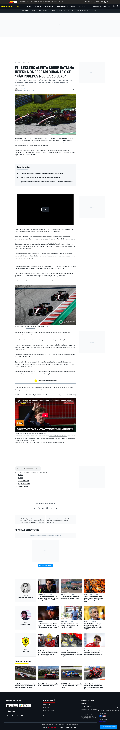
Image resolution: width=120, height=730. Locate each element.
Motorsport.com (32, 433)
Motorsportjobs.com (48, 710)
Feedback (83, 703)
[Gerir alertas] (56, 508)
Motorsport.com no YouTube (39, 10)
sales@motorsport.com (87, 712)
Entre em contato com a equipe (89, 709)
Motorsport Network (53, 727)
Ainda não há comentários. (45, 535)
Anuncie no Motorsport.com (88, 706)
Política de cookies (59, 724)
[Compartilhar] (65, 89)
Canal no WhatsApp (82, 10)
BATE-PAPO (99, 2)
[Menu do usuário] (117, 6)
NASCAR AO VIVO (95, 10)
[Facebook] (34, 508)
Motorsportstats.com (49, 716)
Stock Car (38, 6)
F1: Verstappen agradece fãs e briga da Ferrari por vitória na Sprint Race (41, 173)
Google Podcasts (24, 484)
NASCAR (72, 6)
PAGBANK (41, 2)
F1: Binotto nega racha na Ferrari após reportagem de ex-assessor (39, 177)
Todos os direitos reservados (68, 727)
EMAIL (109, 2)
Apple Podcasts (23, 481)
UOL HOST (34, 2)
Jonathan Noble (23, 88)
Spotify (20, 475)
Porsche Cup (49, 6)
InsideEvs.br (46, 704)
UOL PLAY (54, 2)
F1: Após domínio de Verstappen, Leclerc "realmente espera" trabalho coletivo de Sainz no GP (46, 182)
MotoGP (28, 6)
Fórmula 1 (19, 6)
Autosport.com (47, 713)
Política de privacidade (72, 724)
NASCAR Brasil (62, 6)
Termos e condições (47, 724)
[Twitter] (38, 508)
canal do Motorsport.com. (58, 436)
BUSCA (90, 2)
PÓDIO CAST (71, 10)
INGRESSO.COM (24, 2)
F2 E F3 (81, 6)
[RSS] (27, 715)
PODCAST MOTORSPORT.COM (58, 10)
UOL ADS (60, 2)
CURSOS (47, 2)
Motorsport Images (30, 328)
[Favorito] (69, 89)
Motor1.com (46, 707)
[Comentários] (73, 89)
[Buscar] (114, 6)
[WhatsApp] (43, 508)
